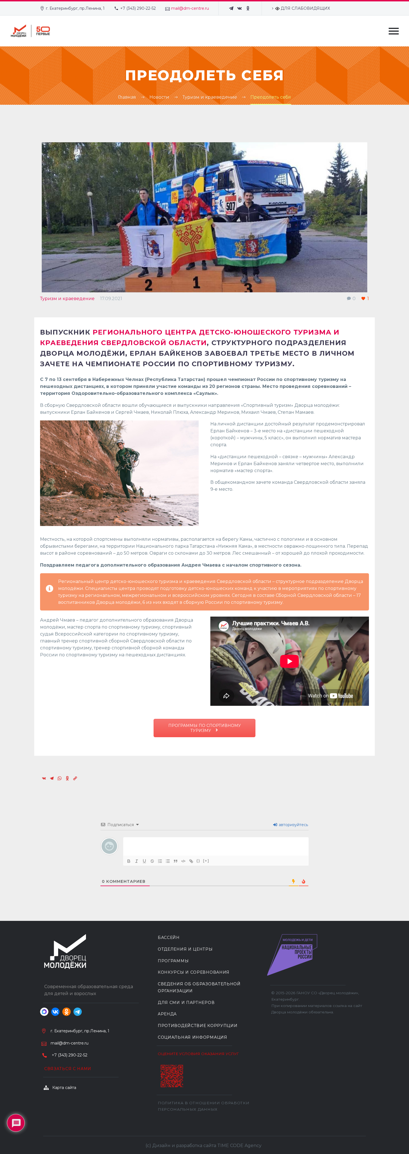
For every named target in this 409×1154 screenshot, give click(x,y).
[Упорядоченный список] (160, 861)
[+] (206, 861)
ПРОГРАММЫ (173, 960)
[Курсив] (137, 861)
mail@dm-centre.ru (190, 8)
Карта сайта (64, 1087)
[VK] (239, 8)
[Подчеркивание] (144, 861)
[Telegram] (231, 8)
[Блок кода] (183, 861)
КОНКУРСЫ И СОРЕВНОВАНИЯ (194, 972)
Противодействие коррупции (198, 1025)
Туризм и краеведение (67, 298)
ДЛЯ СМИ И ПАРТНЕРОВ (186, 1002)
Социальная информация (192, 1037)
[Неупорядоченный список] (168, 861)
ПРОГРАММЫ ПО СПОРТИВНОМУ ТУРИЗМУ (204, 728)
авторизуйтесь (293, 824)
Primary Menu (394, 31)
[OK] (248, 8)
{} (198, 861)
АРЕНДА (167, 1013)
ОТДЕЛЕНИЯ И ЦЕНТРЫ (185, 949)
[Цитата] (175, 861)
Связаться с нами (67, 1068)
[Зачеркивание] (152, 861)
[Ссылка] (191, 861)
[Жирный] (129, 861)
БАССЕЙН (169, 937)
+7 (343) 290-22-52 (138, 8)
